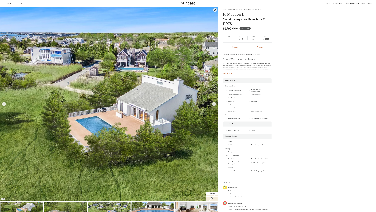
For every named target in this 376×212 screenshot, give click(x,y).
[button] (337, 3)
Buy (20, 3)
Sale (224, 9)
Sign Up (369, 3)
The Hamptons (232, 9)
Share (261, 47)
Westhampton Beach (244, 9)
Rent (9, 3)
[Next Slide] (214, 104)
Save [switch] (236, 47)
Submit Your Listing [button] (351, 3)
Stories (328, 3)
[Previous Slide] (4, 104)
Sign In (363, 3)
